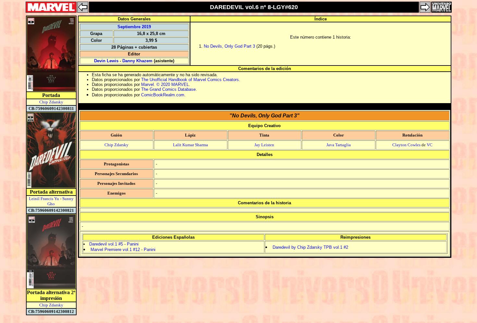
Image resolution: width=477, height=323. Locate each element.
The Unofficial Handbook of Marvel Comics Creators (190, 79)
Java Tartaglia (338, 144)
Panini (133, 244)
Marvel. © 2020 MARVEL (165, 84)
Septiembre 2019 (134, 26)
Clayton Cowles (406, 144)
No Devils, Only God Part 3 (229, 46)
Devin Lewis (106, 60)
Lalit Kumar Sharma (190, 144)
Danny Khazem (137, 60)
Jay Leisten (264, 144)
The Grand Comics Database (168, 89)
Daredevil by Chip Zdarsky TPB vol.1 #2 (310, 247)
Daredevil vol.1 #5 (106, 244)
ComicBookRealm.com (162, 94)
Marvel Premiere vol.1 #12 (115, 249)
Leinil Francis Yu (44, 198)
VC (430, 144)
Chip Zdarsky (51, 102)
